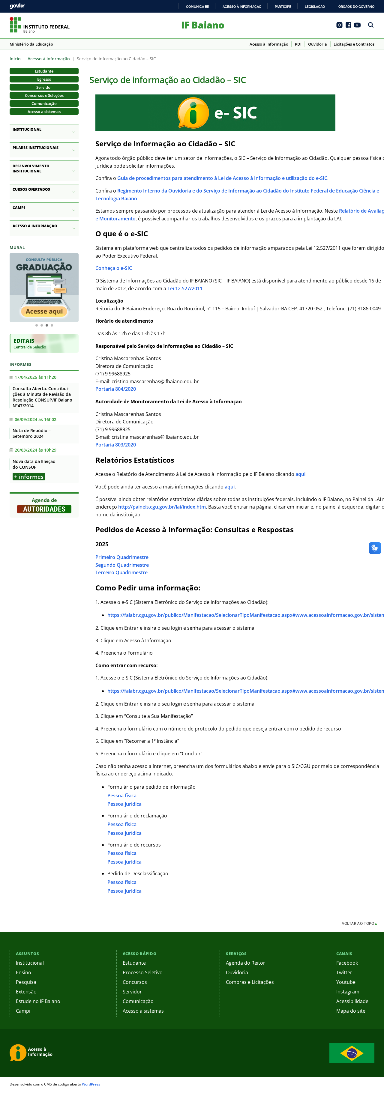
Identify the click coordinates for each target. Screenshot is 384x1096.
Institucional (30, 963)
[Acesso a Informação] (32, 1053)
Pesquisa (26, 982)
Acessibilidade (352, 1001)
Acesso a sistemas (44, 111)
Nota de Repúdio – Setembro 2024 (32, 433)
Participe (283, 6)
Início (15, 58)
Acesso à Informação (269, 44)
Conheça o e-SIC (113, 268)
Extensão (26, 991)
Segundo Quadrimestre (122, 565)
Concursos (135, 982)
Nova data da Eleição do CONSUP (34, 464)
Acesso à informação (242, 6)
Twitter (344, 972)
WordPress (91, 1084)
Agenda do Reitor (245, 963)
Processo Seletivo (143, 972)
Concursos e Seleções (44, 95)
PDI (298, 44)
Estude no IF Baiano (38, 1001)
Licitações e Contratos (354, 44)
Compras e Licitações (250, 982)
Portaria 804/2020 (115, 389)
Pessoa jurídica (124, 804)
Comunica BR (197, 6)
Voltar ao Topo (360, 923)
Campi (23, 1011)
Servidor (44, 87)
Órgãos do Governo (356, 6)
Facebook (347, 963)
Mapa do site (350, 1011)
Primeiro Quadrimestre (121, 557)
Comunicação (44, 103)
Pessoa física (121, 795)
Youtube (346, 982)
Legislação (315, 6)
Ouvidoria (317, 44)
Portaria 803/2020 (115, 444)
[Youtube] (357, 27)
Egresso (44, 79)
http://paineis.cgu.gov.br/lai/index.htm (162, 506)
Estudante (44, 71)
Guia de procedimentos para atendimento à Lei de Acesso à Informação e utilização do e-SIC (222, 178)
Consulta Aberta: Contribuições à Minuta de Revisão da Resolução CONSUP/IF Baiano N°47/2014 (42, 397)
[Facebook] (348, 27)
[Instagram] (339, 27)
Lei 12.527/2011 (184, 288)
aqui (300, 474)
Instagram (347, 991)
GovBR (17, 6)
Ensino (23, 972)
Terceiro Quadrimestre (121, 572)
